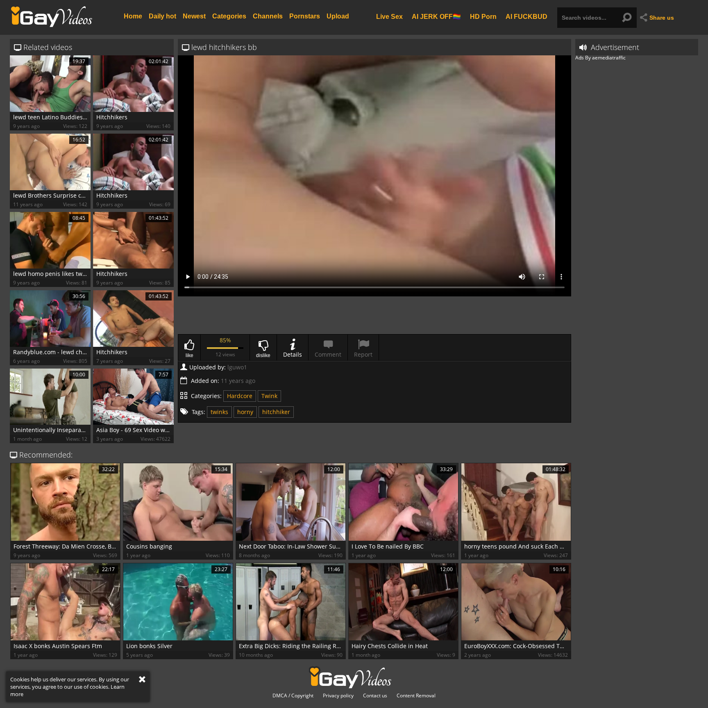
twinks (219, 412)
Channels (268, 16)
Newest (194, 16)
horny (245, 412)
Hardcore (239, 396)
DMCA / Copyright (292, 695)
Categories (229, 16)
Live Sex (389, 16)
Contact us (375, 695)
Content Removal (416, 695)
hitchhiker (276, 412)
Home (133, 16)
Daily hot (162, 16)
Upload (338, 16)
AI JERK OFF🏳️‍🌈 (436, 16)
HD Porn (483, 16)
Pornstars (304, 16)
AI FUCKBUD (526, 16)
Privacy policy (338, 695)
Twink (269, 396)
